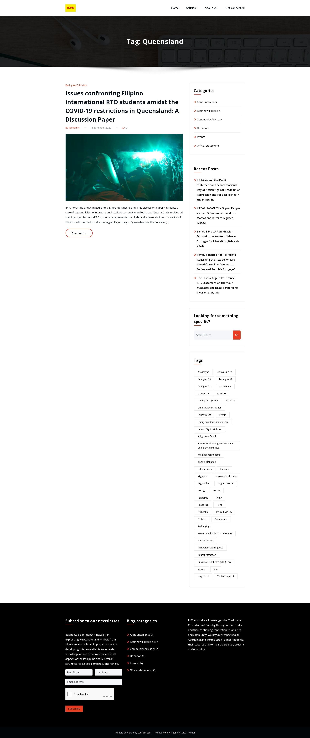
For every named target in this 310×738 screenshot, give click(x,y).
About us (210, 8)
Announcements (207, 102)
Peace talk (203, 504)
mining (201, 490)
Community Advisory (209, 119)
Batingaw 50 (204, 379)
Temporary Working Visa (210, 547)
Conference (225, 386)
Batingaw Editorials (76, 85)
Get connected (235, 8)
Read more (79, 233)
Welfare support (225, 576)
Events (201, 137)
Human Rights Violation (210, 429)
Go (236, 335)
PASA (219, 497)
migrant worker (226, 483)
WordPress (144, 732)
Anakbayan (203, 371)
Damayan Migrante (208, 400)
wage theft (203, 576)
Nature (216, 490)
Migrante (202, 476)
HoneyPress (169, 732)
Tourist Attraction (207, 554)
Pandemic (203, 497)
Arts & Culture (224, 371)
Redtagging (203, 526)
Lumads (224, 469)
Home (175, 8)
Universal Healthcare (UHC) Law (214, 561)
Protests (202, 519)
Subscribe (74, 708)
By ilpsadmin (72, 127)
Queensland (221, 519)
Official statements (208, 145)
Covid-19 (221, 393)
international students (209, 454)
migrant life (203, 483)
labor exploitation (207, 461)
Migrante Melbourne (226, 476)
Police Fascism (224, 511)
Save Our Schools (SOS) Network (215, 533)
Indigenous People (207, 436)
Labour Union (205, 469)
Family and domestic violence (213, 421)
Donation (202, 128)
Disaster (230, 400)
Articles (191, 8)
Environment (204, 414)
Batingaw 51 (225, 379)
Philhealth (203, 511)
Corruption (203, 393)
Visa (216, 569)
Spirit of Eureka (205, 540)
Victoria (201, 569)
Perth (219, 504)
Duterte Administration (210, 407)
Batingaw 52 (204, 386)
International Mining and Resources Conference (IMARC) (216, 445)
